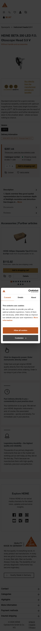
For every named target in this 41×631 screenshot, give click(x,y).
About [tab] (33, 297)
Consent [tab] (7, 297)
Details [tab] (20, 297)
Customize (19, 338)
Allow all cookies (20, 330)
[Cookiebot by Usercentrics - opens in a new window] (28, 291)
